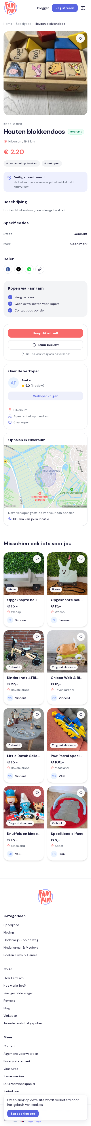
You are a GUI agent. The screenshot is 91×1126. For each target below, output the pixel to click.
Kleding (9, 932)
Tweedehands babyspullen (23, 1023)
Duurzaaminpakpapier (19, 1084)
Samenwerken (14, 1076)
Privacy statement (17, 1061)
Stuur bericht (48, 345)
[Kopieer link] (39, 269)
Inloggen (43, 8)
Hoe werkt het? (15, 986)
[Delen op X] (18, 269)
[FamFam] (11, 8)
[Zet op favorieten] (80, 38)
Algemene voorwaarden (21, 1054)
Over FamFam (14, 978)
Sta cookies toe (23, 1114)
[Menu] (83, 8)
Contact (10, 1046)
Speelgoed (23, 24)
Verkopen (10, 1016)
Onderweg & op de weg (21, 940)
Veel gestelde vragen (19, 993)
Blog (7, 1008)
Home (8, 24)
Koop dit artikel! (45, 333)
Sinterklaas (11, 1091)
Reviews (9, 1001)
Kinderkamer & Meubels (21, 947)
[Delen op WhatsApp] (29, 269)
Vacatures (11, 1069)
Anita (26, 380)
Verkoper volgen (45, 396)
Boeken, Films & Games (20, 955)
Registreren (64, 8)
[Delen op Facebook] (8, 269)
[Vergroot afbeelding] (45, 73)
